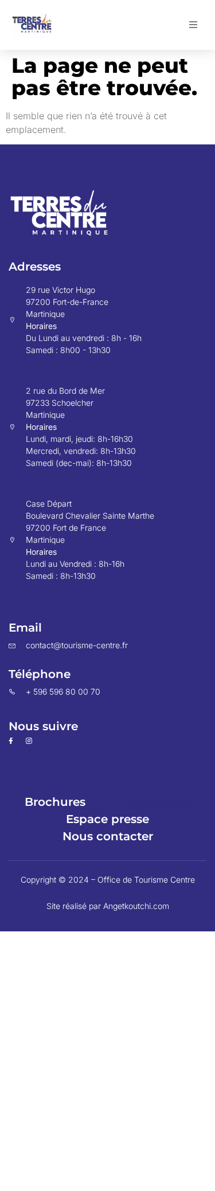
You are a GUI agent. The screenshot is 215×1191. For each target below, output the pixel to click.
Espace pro (158, 802)
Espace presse (107, 819)
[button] (193, 24)
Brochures (55, 802)
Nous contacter (107, 836)
